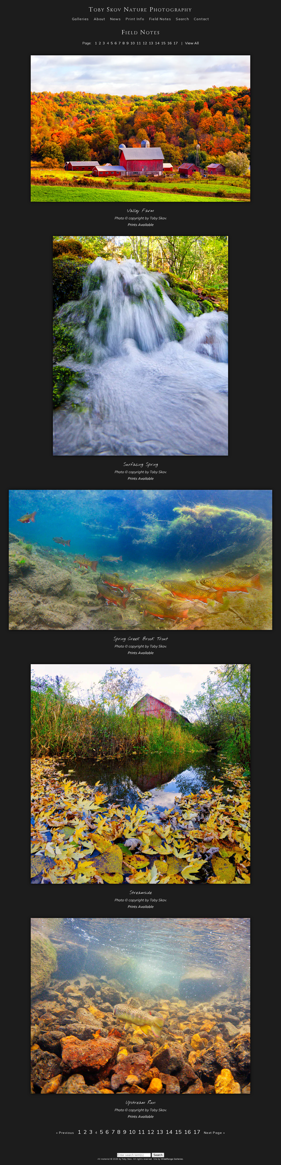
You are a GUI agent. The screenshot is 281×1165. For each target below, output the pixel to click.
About (99, 19)
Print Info (135, 19)
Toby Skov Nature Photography (140, 9)
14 (157, 43)
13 (151, 43)
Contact (201, 19)
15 (163, 43)
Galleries (80, 19)
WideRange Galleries (172, 1159)
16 (169, 43)
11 (139, 43)
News (115, 19)
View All (192, 43)
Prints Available (140, 224)
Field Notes (160, 19)
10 (132, 43)
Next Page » (214, 1133)
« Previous (65, 1133)
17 (175, 43)
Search (182, 19)
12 (145, 43)
